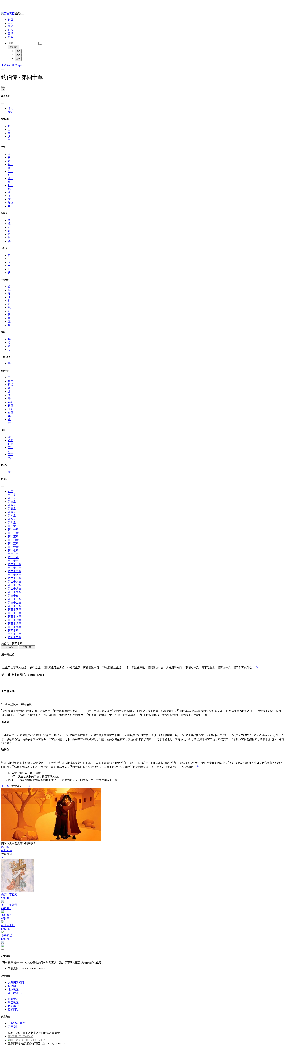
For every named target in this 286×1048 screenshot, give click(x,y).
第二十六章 (14, 581)
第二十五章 (14, 578)
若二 (10, 450)
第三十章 (13, 595)
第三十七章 (14, 620)
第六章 (12, 512)
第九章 (12, 522)
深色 (18, 55)
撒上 (10, 164)
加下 (10, 206)
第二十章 (13, 560)
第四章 (12, 505)
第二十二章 (14, 567)
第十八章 (13, 553)
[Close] (2, 86)
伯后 (10, 443)
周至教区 (13, 1002)
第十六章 (13, 547)
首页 (10, 19)
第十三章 (13, 536)
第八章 (12, 519)
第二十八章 (14, 588)
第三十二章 (14, 602)
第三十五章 (14, 613)
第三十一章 (14, 599)
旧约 (10, 108)
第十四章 (13, 540)
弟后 (10, 412)
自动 (18, 59)
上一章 (5, 786)
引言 (10, 491)
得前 (10, 402)
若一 (10, 447)
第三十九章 (14, 627)
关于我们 (13, 1026)
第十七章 (13, 550)
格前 (10, 381)
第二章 (12, 498)
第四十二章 (14, 637)
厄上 (10, 185)
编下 (10, 181)
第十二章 (13, 533)
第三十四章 (14, 609)
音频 (10, 33)
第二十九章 (14, 592)
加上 (10, 202)
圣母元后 (6, 850)
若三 (10, 454)
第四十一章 (14, 634)
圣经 (10, 26)
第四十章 (13, 630)
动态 (10, 23)
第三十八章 (14, 623)
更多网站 (13, 1009)
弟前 (10, 409)
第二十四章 (14, 574)
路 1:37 (5, 846)
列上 (10, 171)
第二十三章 (14, 571)
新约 (10, 111)
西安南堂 (13, 1006)
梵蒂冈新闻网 (16, 982)
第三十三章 (14, 606)
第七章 (12, 515)
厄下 (10, 188)
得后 (10, 405)
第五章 (12, 508)
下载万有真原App (11, 65)
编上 (10, 178)
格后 (10, 384)
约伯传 (9, 647)
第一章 (12, 494)
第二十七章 (14, 585)
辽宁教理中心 (16, 993)
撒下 (10, 167)
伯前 (10, 440)
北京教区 (13, 989)
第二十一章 (14, 564)
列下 (10, 174)
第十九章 (13, 557)
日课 (10, 30)
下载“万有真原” (17, 1023)
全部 (4, 857)
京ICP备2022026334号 (20, 1036)
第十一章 (13, 529)
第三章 (12, 501)
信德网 (12, 986)
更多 (10, 37)
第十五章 (13, 543)
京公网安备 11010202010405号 (28, 1040)
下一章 (27, 786)
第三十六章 (14, 616)
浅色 (18, 51)
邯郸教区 (13, 999)
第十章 (12, 526)
